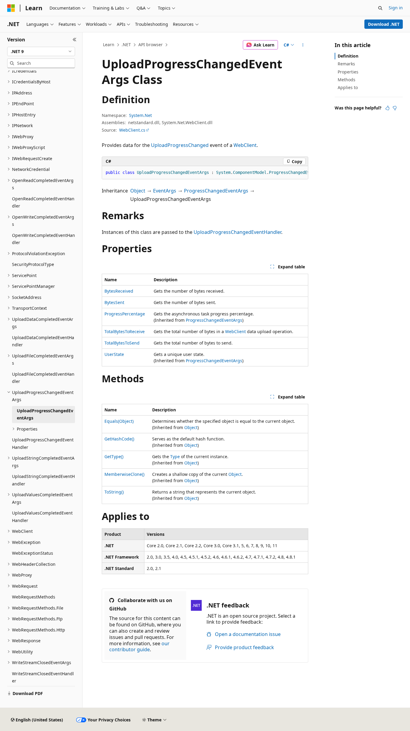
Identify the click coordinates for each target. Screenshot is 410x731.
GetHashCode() (119, 439)
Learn (108, 44)
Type (175, 456)
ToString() (114, 492)
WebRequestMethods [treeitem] (33, 597)
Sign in (396, 7)
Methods (346, 79)
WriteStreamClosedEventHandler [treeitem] (43, 677)
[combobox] (41, 51)
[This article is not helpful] (394, 108)
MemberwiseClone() (124, 474)
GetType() (113, 456)
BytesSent (114, 302)
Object (137, 190)
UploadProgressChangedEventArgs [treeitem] (45, 414)
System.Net (140, 115)
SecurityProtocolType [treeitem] (33, 264)
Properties (348, 72)
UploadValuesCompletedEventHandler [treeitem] (42, 516)
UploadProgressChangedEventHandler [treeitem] (43, 443)
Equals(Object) (119, 421)
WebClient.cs (132, 130)
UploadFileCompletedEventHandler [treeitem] (43, 377)
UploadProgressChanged (180, 145)
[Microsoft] (11, 8)
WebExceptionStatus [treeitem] (32, 553)
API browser (150, 44)
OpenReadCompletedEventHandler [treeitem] (43, 202)
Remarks (346, 64)
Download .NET (383, 24)
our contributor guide (139, 646)
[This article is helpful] (387, 108)
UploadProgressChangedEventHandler (237, 232)
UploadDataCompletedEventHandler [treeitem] (43, 341)
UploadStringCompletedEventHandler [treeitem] (43, 480)
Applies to (348, 87)
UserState (114, 354)
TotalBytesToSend (122, 343)
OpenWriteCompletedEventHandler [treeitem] (43, 239)
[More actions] (303, 45)
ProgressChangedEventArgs (216, 190)
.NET (126, 44)
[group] (205, 172)
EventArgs (164, 190)
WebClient (245, 145)
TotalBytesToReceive (124, 331)
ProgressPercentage (124, 314)
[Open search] (380, 8)
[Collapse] (74, 39)
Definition (348, 56)
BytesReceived (118, 291)
